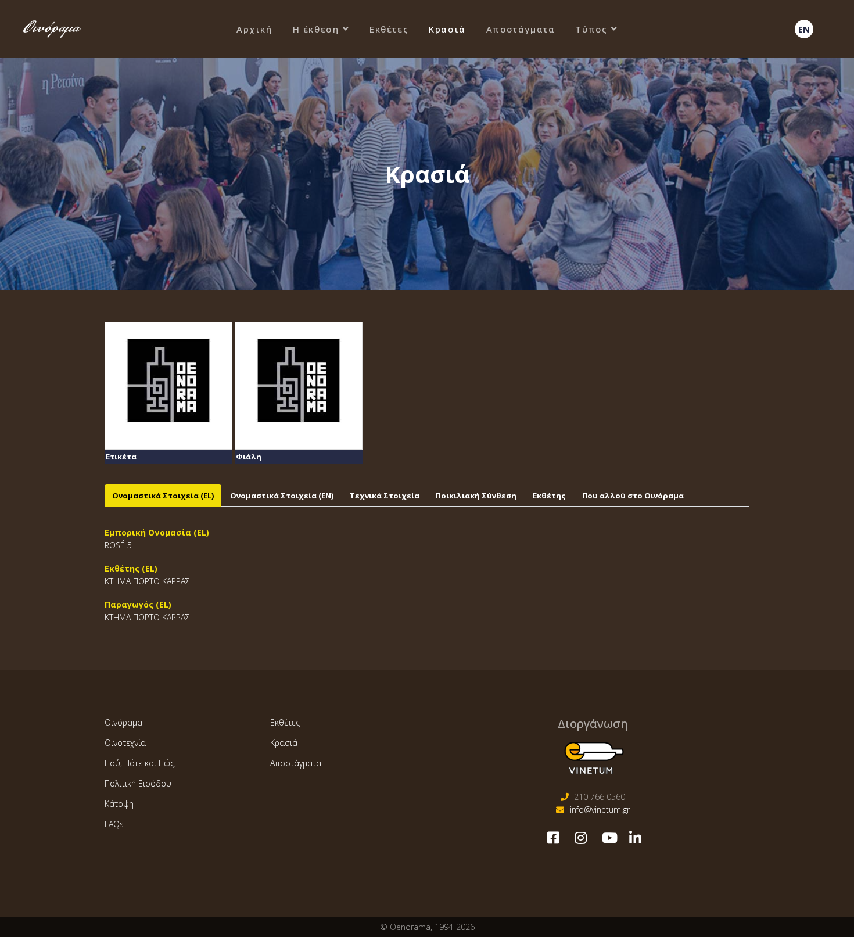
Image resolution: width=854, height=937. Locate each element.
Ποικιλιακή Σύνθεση (476, 495)
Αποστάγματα (520, 29)
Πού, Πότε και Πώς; (140, 763)
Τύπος (591, 29)
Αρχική (254, 29)
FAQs (114, 824)
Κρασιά (447, 29)
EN (804, 29)
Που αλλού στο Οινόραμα (633, 495)
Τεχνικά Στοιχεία (384, 495)
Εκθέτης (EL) (131, 568)
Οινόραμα (123, 722)
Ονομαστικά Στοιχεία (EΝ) (281, 495)
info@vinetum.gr (600, 809)
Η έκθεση (316, 29)
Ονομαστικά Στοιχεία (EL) (163, 495)
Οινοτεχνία (125, 742)
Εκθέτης (549, 495)
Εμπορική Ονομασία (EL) (157, 532)
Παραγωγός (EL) (138, 604)
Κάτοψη (119, 803)
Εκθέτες (388, 29)
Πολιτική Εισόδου (138, 783)
